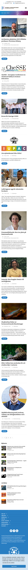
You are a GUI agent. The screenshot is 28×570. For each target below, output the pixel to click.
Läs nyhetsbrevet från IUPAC (11, 153)
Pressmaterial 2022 (15, 238)
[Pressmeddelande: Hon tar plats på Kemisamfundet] (14, 220)
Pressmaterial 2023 (15, 44)
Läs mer (4, 58)
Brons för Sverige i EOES (9, 116)
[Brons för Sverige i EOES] (14, 106)
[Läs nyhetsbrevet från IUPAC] (14, 143)
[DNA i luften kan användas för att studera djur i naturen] (14, 352)
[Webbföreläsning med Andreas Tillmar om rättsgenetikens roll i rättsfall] (14, 397)
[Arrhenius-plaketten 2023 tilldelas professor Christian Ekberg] (14, 27)
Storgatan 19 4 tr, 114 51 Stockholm (14, 1)
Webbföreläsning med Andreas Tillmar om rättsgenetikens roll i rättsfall (13, 414)
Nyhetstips (14, 155)
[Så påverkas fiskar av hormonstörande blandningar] (14, 311)
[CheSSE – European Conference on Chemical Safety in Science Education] (14, 68)
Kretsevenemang (16, 418)
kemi (5, 12)
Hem (2, 12)
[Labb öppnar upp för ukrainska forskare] (14, 177)
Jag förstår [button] (14, 566)
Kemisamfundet (7, 44)
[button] (26, 8)
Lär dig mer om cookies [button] (8, 562)
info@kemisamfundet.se (20, 3)
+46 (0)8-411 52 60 (8, 3)
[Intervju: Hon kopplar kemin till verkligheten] (14, 267)
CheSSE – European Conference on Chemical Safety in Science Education (13, 77)
